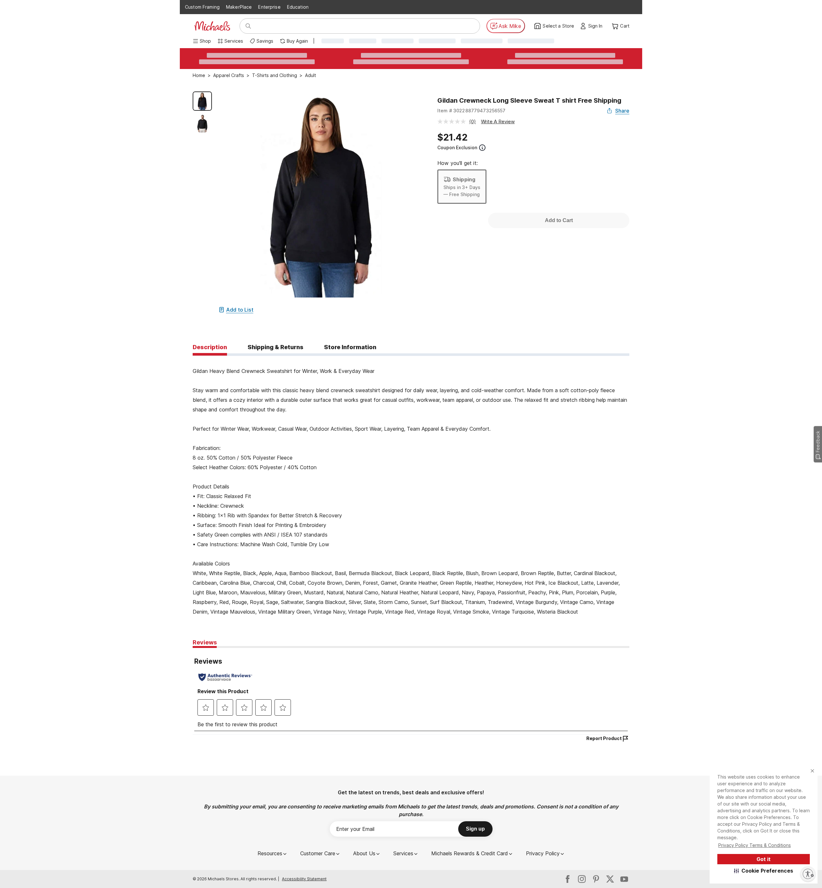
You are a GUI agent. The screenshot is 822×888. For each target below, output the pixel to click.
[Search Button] (248, 26)
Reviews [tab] (205, 642)
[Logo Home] (212, 26)
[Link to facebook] (568, 879)
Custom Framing (202, 7)
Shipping (464, 179)
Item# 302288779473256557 (471, 110)
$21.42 (452, 137)
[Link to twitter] (610, 879)
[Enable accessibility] (808, 874)
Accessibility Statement (304, 878)
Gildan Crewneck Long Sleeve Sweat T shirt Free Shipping (529, 100)
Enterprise (269, 7)
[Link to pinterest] (596, 879)
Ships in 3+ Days (461, 187)
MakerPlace (239, 7)
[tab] (210, 347)
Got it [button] (763, 859)
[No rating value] (453, 121)
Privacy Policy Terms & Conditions (754, 845)
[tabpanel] (411, 486)
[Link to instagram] (582, 879)
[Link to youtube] (624, 879)
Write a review (498, 121)
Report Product (604, 738)
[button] (764, 871)
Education (298, 7)
